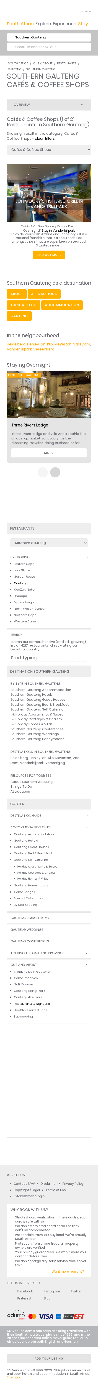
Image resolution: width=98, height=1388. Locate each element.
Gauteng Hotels (26, 840)
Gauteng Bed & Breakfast (33, 853)
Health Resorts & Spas (30, 1010)
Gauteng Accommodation (34, 834)
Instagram (52, 1291)
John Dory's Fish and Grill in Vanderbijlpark (49, 204)
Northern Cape (25, 615)
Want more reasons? (68, 1271)
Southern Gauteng (40, 69)
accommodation (62, 305)
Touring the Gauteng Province (37, 953)
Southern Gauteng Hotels (31, 694)
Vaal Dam (81, 344)
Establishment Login (29, 1196)
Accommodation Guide (30, 827)
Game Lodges (24, 892)
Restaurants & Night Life (32, 1004)
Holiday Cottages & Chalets (38, 719)
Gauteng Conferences (29, 941)
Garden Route (24, 576)
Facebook (25, 1291)
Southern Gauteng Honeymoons (37, 739)
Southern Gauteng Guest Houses (37, 699)
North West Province (29, 608)
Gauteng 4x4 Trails (28, 997)
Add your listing (49, 1358)
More (49, 453)
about (16, 294)
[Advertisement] (49, 1086)
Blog (47, 1298)
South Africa (18, 63)
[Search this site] (69, 11)
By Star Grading (25, 905)
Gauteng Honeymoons (31, 885)
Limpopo (20, 596)
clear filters (45, 138)
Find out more (49, 255)
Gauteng (14, 69)
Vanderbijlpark (19, 349)
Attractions (20, 791)
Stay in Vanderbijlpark (58, 230)
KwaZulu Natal (24, 589)
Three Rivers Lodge (29, 425)
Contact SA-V (24, 1184)
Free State (22, 570)
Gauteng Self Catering (31, 860)
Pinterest (24, 1298)
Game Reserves (26, 978)
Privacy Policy (73, 1184)
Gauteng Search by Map (31, 918)
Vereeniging (43, 349)
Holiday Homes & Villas (34, 724)
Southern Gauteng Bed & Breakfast (39, 704)
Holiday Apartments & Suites (39, 714)
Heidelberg (16, 344)
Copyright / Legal (27, 1190)
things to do (23, 305)
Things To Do (21, 786)
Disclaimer (49, 1184)
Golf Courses (24, 984)
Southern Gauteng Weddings (34, 734)
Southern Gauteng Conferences (37, 729)
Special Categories (28, 898)
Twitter (76, 1291)
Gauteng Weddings (26, 930)
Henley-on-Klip (40, 344)
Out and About (23, 965)
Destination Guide (25, 816)
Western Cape (25, 621)
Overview (22, 104)
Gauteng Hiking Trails (29, 991)
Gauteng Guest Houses (31, 847)
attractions (44, 294)
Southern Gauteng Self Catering (37, 709)
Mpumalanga (24, 602)
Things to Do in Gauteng (32, 971)
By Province (20, 557)
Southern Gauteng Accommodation (40, 690)
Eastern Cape (24, 564)
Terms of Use (56, 1190)
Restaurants (66, 63)
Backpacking (23, 1016)
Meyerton (63, 344)
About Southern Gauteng (31, 781)
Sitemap (13, 1377)
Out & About (42, 63)
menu (78, 11)
